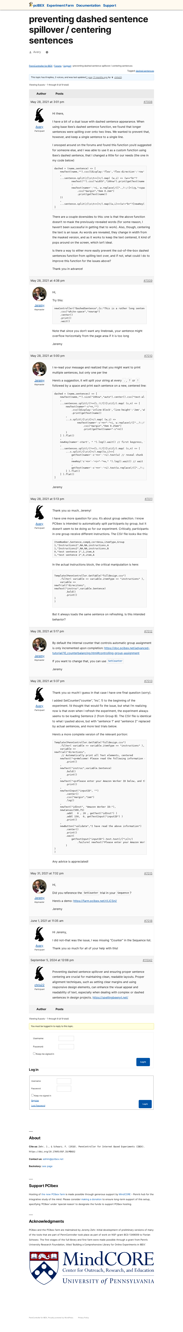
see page (47, 1166)
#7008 (148, 102)
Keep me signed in (45, 1054)
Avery (37, 52)
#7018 (148, 920)
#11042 (147, 960)
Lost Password (38, 1105)
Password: (38, 1046)
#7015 (148, 873)
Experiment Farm (60, 5)
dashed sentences (145, 70)
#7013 (148, 681)
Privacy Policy (83, 1318)
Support (109, 5)
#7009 (148, 280)
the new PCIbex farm (53, 1194)
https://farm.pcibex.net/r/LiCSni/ (95, 901)
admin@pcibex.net (53, 1159)
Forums (57, 65)
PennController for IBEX (40, 65)
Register (35, 1100)
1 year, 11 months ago (97, 77)
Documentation (88, 5)
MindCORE (125, 1194)
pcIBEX (38, 5)
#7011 (148, 499)
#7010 (148, 355)
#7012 (148, 631)
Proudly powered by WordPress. (61, 1318)
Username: (38, 1038)
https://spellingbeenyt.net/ (110, 997)
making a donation (91, 1199)
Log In (143, 1062)
